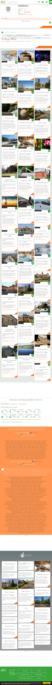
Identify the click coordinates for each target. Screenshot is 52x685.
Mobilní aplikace (39, 674)
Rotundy (4, 357)
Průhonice (26, 456)
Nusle (39, 447)
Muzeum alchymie (35, 499)
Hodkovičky (40, 19)
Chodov (40, 18)
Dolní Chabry (6, 19)
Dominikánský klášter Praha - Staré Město (21, 499)
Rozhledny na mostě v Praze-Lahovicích (27, 522)
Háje (23, 19)
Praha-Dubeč (20, 453)
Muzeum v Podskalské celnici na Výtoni (33, 493)
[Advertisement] (26, 391)
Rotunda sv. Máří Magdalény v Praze (16, 527)
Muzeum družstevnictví (22, 489)
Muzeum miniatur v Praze (40, 519)
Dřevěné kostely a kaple (6, 176)
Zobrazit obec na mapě (7, 41)
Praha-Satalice (33, 454)
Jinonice (25, 445)
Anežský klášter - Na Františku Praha (13, 501)
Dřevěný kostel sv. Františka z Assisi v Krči (32, 478)
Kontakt (39, 678)
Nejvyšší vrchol (12, 474)
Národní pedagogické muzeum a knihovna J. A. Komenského (25, 512)
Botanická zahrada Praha (16, 478)
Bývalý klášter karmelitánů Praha (15, 496)
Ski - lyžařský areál (38, 210)
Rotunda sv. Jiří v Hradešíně (24, 530)
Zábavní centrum (38, 61)
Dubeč (21, 19)
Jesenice (21, 445)
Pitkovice (12, 449)
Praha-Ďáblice (30, 451)
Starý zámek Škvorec (38, 527)
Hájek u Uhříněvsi (27, 19)
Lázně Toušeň (30, 532)
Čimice (47, 18)
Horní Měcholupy (37, 443)
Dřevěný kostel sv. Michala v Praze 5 (32, 511)
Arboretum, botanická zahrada (7, 146)
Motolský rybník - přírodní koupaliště (35, 523)
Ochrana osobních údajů (25, 678)
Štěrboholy (11, 457)
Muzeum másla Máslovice (26, 531)
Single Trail (24, 474)
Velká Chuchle (12, 458)
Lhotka (37, 446)
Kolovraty (8, 446)
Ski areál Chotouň (40, 528)
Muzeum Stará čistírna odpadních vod (31, 520)
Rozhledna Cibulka (41, 522)
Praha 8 (8, 451)
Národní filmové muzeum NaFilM (16, 493)
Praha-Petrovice (25, 454)
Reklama (39, 670)
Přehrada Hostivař (39, 477)
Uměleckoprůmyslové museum (25, 504)
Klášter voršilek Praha (37, 497)
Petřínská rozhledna (9, 518)
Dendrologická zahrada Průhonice (15, 505)
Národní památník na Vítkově (11, 481)
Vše (2, 469)
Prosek (22, 456)
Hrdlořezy (16, 445)
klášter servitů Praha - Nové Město (14, 488)
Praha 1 (24, 449)
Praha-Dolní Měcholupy (39, 451)
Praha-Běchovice (15, 451)
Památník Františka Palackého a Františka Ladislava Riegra (31, 490)
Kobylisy (41, 445)
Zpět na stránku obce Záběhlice (46, 47)
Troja (31, 457)
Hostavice (44, 443)
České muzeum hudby (10, 508)
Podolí (16, 449)
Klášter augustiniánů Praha (17, 511)
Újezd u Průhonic (43, 457)
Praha (25, 9)
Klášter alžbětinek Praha (39, 488)
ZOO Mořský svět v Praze (38, 505)
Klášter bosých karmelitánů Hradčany (23, 518)
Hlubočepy (36, 19)
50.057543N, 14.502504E (28, 14)
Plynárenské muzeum (29, 477)
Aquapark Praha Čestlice (13, 507)
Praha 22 (26, 450)
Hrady (21, 323)
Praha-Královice (34, 453)
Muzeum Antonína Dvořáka (17, 484)
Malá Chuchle (8, 447)
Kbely (37, 445)
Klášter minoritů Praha (29, 496)
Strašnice (17, 457)
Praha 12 (38, 449)
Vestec (17, 458)
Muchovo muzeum (32, 489)
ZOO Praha (43, 520)
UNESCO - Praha (28, 505)
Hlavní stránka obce (48, 26)
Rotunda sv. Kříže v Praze (40, 501)
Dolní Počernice (17, 19)
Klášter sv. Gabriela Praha (40, 513)
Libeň (40, 446)
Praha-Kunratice (11, 454)
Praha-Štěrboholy (9, 456)
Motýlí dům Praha (42, 492)
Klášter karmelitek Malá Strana (23, 508)
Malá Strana (15, 447)
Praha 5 (40, 450)
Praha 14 (43, 449)
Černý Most (36, 18)
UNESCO (22, 469)
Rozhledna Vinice (29, 527)
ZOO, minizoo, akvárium (22, 147)
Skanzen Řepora (21, 526)
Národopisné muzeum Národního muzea (17, 509)
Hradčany (11, 445)
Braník (18, 18)
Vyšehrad (27, 458)
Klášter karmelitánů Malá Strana (35, 509)
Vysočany (32, 458)
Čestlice (35, 441)
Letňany (33, 446)
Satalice (39, 456)
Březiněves (25, 18)
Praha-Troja (17, 456)
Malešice (21, 447)
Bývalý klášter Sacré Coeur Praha (38, 508)
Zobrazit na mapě (9, 99)
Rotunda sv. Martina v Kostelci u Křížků (16, 528)
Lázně (37, 227)
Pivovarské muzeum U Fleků (24, 497)
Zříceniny (4, 230)
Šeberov (44, 456)
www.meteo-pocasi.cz (27, 422)
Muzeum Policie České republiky (39, 481)
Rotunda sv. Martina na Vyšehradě (19, 486)
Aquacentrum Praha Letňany (39, 518)
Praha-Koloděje (27, 453)
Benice (12, 18)
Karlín (33, 445)
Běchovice (9, 18)
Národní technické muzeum (10, 504)
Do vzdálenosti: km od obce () (21, 461)
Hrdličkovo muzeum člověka (34, 485)
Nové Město (35, 447)
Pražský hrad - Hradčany (41, 516)
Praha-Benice (23, 451)
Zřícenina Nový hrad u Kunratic (34, 480)
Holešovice (44, 19)
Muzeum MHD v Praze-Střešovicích (13, 520)
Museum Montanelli (40, 515)
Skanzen (37, 119)
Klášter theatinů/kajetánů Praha (27, 516)
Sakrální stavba (43, 474)
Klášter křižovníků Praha (40, 503)
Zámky (21, 294)
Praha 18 (12, 450)
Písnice (7, 449)
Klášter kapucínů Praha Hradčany (25, 519)
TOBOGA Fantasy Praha (30, 526)
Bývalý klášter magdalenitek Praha (36, 507)
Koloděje (45, 445)
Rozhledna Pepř (22, 532)
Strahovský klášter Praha (11, 519)
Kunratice (25, 446)
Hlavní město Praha (27, 11)
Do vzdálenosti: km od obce (21, 432)
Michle (25, 447)
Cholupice (43, 18)
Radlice (31, 456)
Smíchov (7, 457)
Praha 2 (22, 450)
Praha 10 (28, 449)
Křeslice (20, 446)
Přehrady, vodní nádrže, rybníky (7, 114)
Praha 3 (31, 450)
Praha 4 (35, 450)
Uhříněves (35, 457)
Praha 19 (17, 450)
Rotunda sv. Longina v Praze (34, 486)
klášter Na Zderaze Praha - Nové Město (38, 495)
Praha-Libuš (18, 454)
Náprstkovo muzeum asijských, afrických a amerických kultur (25, 500)
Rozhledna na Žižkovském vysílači (18, 480)
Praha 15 (7, 450)
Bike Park (18, 474)
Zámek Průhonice (23, 507)
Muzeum (4, 88)
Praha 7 (44, 450)
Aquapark (4, 61)
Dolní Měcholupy (11, 19)
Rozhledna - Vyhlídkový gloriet (28, 515)
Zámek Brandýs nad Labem (13, 531)
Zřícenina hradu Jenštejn (10, 526)
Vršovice (22, 458)
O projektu (24, 670)
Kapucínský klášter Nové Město (12, 492)
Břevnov (21, 18)
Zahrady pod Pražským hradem (13, 515)
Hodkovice (18, 443)
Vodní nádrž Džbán (42, 524)
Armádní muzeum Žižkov (25, 481)
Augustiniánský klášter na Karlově (17, 482)
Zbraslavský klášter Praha (10, 524)
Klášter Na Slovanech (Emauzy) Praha (28, 492)
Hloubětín (32, 19)
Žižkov (41, 458)
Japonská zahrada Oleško (37, 530)
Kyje (29, 446)
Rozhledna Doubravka (28, 488)
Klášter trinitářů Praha (23, 495)
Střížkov (27, 457)
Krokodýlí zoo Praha (42, 489)
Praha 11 (33, 449)
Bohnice (15, 18)
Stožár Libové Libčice (13, 530)
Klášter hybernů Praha (12, 490)
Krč (17, 446)
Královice (13, 446)
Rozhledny (4, 207)
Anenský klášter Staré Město (11, 503)
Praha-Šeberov (40, 454)
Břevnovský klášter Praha (20, 523)
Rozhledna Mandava (41, 526)
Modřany (29, 447)
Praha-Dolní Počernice (11, 453)
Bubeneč (29, 18)
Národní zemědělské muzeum (40, 504)
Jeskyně (37, 345)
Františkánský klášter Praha (11, 495)
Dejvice (2, 19)
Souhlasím (47, 683)
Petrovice (44, 447)
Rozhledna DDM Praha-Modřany (12, 516)
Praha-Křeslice (42, 453)
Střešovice (22, 457)
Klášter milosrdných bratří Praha (26, 503)
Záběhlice (23, 5)
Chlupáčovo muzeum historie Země (32, 484)
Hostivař (6, 445)
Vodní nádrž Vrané (30, 528)
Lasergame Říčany (21, 524)
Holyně (48, 19)
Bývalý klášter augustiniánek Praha (19, 485)
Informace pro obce (25, 674)
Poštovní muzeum (39, 496)
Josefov (29, 445)
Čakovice (32, 18)
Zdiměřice (37, 458)
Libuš (44, 446)
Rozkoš (35, 456)
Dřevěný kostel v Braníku (28, 501)
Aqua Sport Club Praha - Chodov (15, 477)
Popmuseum (11, 523)
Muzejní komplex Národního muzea (34, 482)
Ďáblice (49, 18)
